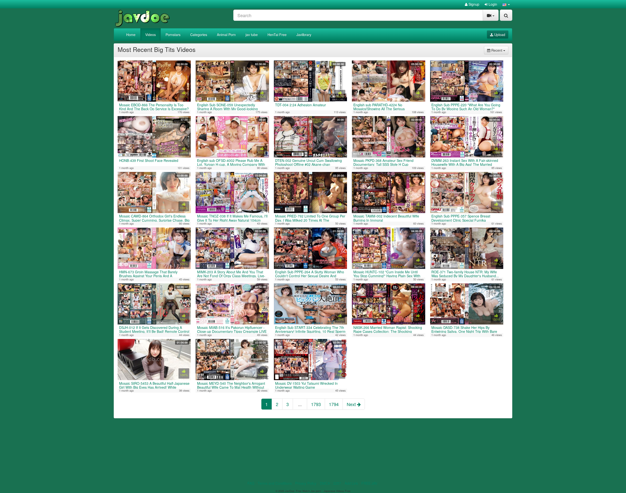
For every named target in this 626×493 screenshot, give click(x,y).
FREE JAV (369, 483)
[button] (506, 4)
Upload (499, 34)
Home (130, 34)
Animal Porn (226, 34)
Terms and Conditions (275, 483)
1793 (316, 404)
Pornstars (173, 34)
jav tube (252, 34)
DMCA (325, 483)
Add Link (351, 483)
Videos (150, 34)
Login (492, 4)
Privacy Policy (305, 483)
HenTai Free (277, 34)
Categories (198, 34)
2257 (337, 483)
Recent (499, 50)
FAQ (250, 483)
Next (352, 404)
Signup (473, 4)
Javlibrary (303, 34)
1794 (334, 404)
